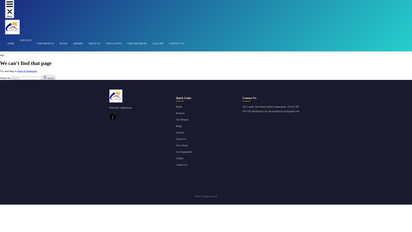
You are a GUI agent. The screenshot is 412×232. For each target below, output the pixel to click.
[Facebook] (112, 117)
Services (25, 40)
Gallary (158, 43)
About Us (94, 43)
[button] (9, 9)
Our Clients (114, 43)
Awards (78, 43)
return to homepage (27, 71)
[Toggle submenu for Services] (20, 48)
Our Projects (45, 43)
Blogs (64, 43)
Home (11, 43)
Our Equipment (137, 43)
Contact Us (176, 43)
